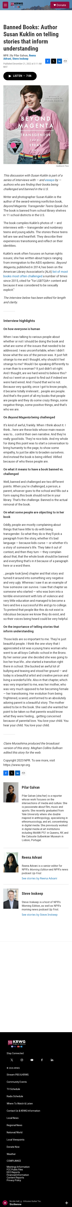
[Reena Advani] (10, 862)
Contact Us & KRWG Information (23, 1111)
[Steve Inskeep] (10, 899)
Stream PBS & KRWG (18, 1074)
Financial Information (18, 1175)
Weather (11, 1154)
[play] (5, 1202)
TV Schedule (13, 1089)
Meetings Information (18, 1167)
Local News (13, 1118)
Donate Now (13, 1147)
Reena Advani (32, 857)
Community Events (17, 1082)
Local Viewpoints (15, 1139)
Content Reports (15, 1177)
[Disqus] (36, 987)
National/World (14, 1132)
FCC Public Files (15, 1169)
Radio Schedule (15, 1096)
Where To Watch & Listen (20, 1103)
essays (49, 180)
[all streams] (67, 1203)
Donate (61, 5)
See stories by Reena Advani (39, 878)
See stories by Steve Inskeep (40, 914)
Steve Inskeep (20, 58)
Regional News (14, 1125)
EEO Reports (13, 1172)
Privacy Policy (14, 1180)
